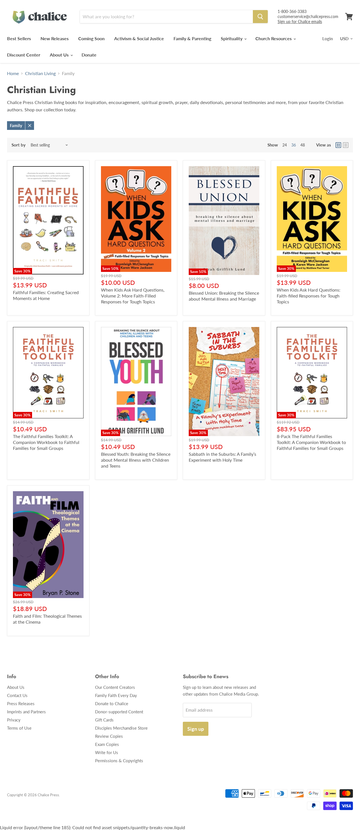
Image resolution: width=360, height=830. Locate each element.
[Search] (260, 16)
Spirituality (232, 38)
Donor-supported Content (119, 711)
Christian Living (40, 73)
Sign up (195, 729)
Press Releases (21, 703)
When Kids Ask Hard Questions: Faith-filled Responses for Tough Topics (308, 295)
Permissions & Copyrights (119, 760)
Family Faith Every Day (116, 695)
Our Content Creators (115, 687)
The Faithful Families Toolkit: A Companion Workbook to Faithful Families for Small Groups (46, 442)
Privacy (14, 719)
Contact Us (17, 695)
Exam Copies (107, 744)
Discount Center (23, 54)
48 (302, 145)
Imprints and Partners (26, 711)
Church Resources (274, 38)
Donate (89, 54)
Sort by (19, 145)
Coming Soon (91, 38)
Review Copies (109, 736)
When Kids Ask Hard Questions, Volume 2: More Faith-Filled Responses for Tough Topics (133, 295)
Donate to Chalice (111, 703)
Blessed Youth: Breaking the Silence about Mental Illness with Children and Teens (135, 459)
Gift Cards (104, 719)
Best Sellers (19, 38)
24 (284, 145)
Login (327, 38)
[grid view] (338, 145)
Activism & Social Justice (139, 38)
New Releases (54, 38)
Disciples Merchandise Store (121, 727)
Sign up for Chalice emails (300, 21)
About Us (60, 54)
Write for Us (106, 752)
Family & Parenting (192, 38)
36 (293, 145)
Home (13, 73)
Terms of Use (19, 727)
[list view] (345, 145)
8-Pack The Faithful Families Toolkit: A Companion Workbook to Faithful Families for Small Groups (311, 442)
